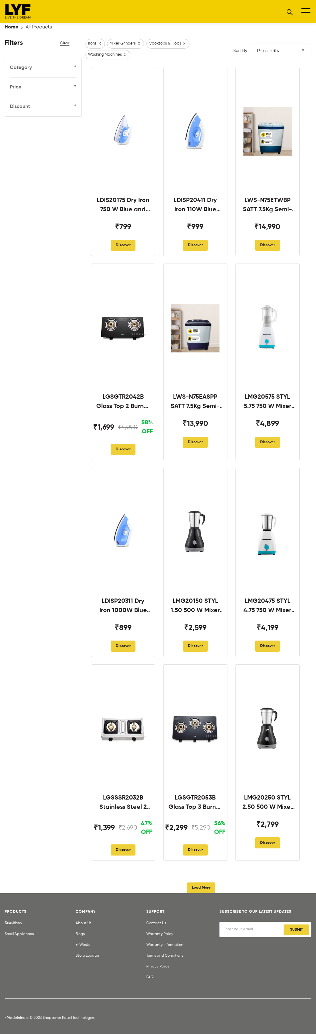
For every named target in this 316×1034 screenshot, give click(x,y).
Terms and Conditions (164, 956)
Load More (201, 888)
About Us (83, 923)
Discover (123, 245)
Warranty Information (164, 945)
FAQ (150, 977)
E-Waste (83, 945)
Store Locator (87, 956)
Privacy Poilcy (157, 966)
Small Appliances (19, 934)
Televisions (13, 923)
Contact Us (156, 923)
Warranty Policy (159, 934)
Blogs (80, 934)
